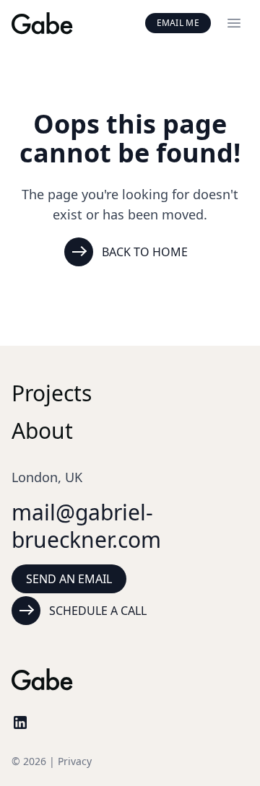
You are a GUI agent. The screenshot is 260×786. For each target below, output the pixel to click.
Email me (178, 23)
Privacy (75, 761)
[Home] (42, 23)
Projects (52, 393)
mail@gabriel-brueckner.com (86, 525)
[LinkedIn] (20, 722)
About (42, 430)
